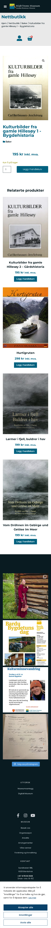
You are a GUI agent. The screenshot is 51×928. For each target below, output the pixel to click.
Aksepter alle (25, 907)
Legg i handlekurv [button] (25, 279)
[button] (5, 6)
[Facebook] (18, 815)
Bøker (24, 23)
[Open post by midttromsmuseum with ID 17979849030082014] (25, 596)
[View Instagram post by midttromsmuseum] (45, 615)
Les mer (32, 897)
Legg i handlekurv (32, 169)
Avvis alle (25, 922)
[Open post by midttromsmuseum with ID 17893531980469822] (25, 736)
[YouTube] (32, 815)
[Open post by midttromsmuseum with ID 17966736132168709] (25, 643)
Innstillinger (25, 915)
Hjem (4, 23)
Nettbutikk (14, 23)
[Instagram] (25, 815)
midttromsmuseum (25, 576)
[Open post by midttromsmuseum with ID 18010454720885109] (25, 690)
